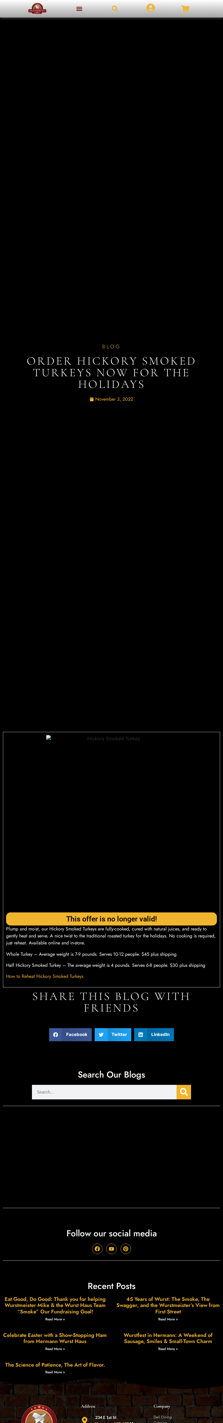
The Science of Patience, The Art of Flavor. (55, 1365)
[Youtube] (111, 1249)
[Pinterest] (126, 1249)
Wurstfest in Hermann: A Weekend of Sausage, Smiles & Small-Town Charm (168, 1338)
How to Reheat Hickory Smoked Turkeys (44, 976)
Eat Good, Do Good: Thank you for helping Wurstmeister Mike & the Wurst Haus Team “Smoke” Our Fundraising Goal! (55, 1305)
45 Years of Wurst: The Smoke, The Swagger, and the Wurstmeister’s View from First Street (168, 1305)
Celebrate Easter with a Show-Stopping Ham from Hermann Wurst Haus (55, 1338)
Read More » (55, 1319)
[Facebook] (97, 1249)
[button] (79, 9)
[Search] (184, 1092)
